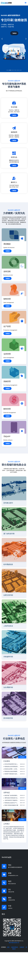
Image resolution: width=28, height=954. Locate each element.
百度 (8, 947)
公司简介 (6, 824)
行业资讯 (6, 761)
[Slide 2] (10, 70)
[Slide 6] (20, 70)
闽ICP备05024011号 (14, 942)
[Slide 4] (15, 70)
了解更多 (14, 33)
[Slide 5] (18, 70)
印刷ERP (21, 947)
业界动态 (6, 792)
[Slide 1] (7, 70)
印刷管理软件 (14, 947)
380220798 (11, 892)
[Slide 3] (13, 70)
